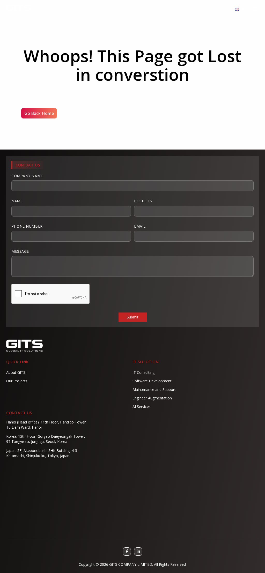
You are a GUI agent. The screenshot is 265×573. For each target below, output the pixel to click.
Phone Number (27, 226)
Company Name (27, 175)
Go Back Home (39, 113)
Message (20, 251)
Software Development (152, 380)
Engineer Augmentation (152, 398)
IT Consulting (143, 372)
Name (17, 200)
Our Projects (16, 380)
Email (140, 226)
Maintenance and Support (154, 389)
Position (143, 200)
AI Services (141, 406)
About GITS (15, 372)
